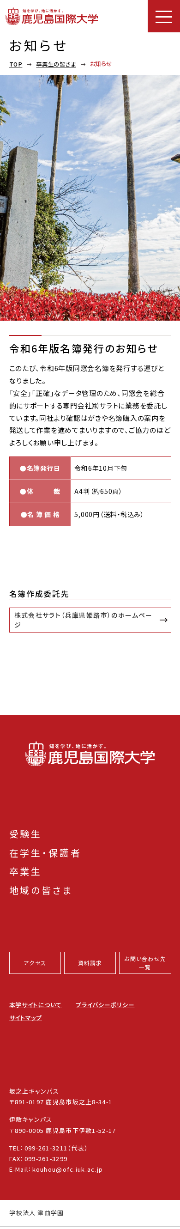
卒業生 (25, 871)
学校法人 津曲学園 (36, 1213)
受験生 (25, 833)
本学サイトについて (35, 1004)
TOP (16, 64)
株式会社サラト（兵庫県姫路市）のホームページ (83, 619)
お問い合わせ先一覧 (145, 963)
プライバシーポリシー (105, 1004)
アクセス (35, 963)
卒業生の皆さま (56, 64)
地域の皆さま (41, 890)
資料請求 (90, 963)
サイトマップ (25, 1017)
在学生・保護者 (45, 852)
